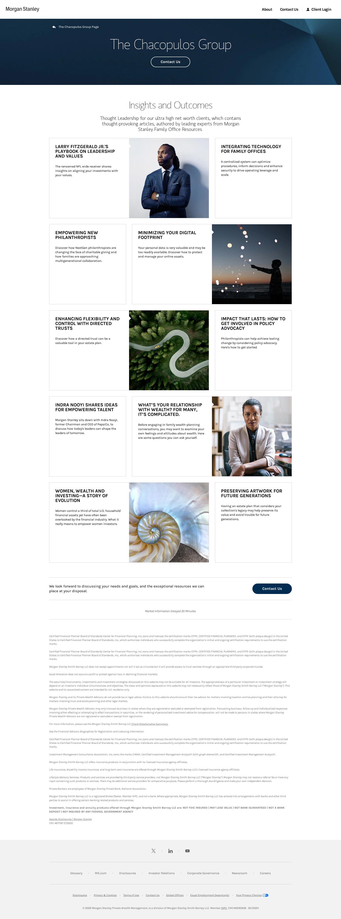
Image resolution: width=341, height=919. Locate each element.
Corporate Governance (203, 873)
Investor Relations (162, 873)
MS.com (101, 873)
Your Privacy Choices (249, 895)
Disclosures (127, 873)
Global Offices (175, 895)
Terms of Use (131, 895)
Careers (265, 873)
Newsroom (239, 873)
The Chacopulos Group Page (79, 27)
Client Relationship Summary (149, 724)
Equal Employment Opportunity (209, 895)
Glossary (76, 873)
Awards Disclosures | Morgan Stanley (70, 819)
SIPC (224, 908)
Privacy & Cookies (105, 895)
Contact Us (170, 62)
